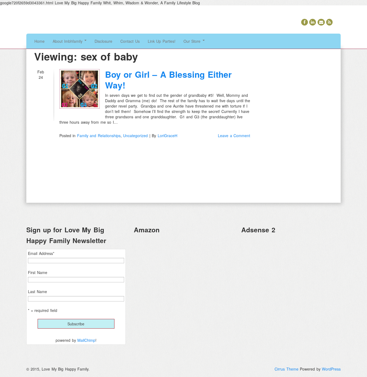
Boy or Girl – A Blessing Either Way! (168, 79)
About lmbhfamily (68, 41)
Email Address (41, 253)
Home (39, 41)
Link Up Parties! (161, 41)
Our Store (193, 41)
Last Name (37, 291)
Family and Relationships (99, 135)
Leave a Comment (234, 135)
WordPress (331, 369)
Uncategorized (135, 135)
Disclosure (103, 41)
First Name (37, 272)
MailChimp (86, 340)
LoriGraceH (167, 135)
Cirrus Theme (286, 369)
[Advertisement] (291, 276)
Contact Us (130, 41)
